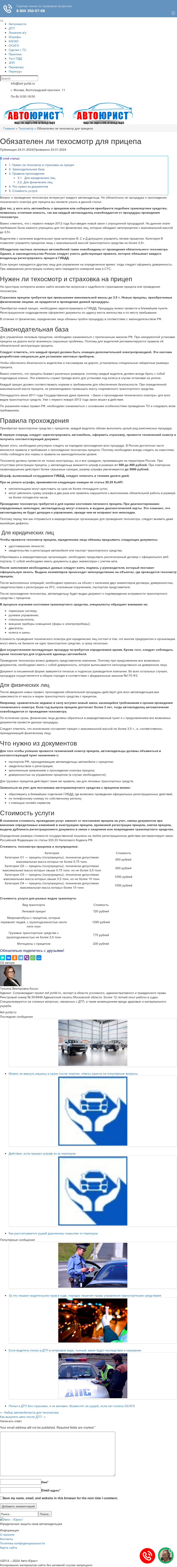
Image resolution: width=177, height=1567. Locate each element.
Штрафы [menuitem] (15, 37)
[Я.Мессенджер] (2, 957)
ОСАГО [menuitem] (14, 45)
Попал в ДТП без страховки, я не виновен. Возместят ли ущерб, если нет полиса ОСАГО (72, 1406)
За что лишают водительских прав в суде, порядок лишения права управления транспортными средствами (85, 1295)
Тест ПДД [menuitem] (15, 58)
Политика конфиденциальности (22, 1543)
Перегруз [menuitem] (15, 71)
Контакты (6, 1539)
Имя (44, 1482)
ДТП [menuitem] (12, 28)
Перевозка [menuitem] (16, 67)
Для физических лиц (34, 182)
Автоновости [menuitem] (17, 24)
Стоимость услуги (23, 190)
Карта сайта (8, 1547)
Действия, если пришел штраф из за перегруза (42, 1153)
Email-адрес (50, 1490)
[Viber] (26, 957)
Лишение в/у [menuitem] (17, 32)
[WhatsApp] (32, 957)
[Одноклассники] (14, 957)
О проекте (7, 1534)
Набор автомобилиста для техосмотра (29, 1412)
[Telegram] (20, 957)
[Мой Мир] (38, 957)
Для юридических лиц (36, 177)
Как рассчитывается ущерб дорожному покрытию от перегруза (53, 1233)
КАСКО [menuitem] (14, 41)
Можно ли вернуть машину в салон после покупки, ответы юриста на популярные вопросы (73, 1073)
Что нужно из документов (28, 186)
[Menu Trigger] (1, 20)
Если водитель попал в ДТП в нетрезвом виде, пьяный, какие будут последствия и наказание (75, 1350)
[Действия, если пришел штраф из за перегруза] (93, 1111)
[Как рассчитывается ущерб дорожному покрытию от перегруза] (93, 1191)
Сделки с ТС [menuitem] (17, 49)
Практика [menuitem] (15, 54)
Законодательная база (26, 169)
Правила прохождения (26, 173)
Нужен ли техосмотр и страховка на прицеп (41, 165)
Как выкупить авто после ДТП (23, 1416)
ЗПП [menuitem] (12, 62)
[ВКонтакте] (8, 957)
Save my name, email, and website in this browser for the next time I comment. (60, 1498)
